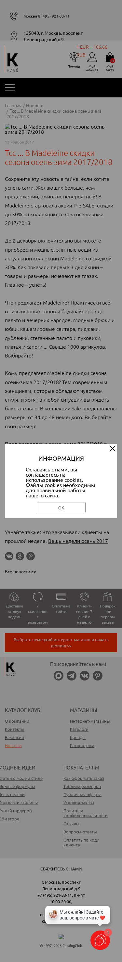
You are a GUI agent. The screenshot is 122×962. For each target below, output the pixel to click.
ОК (61, 507)
